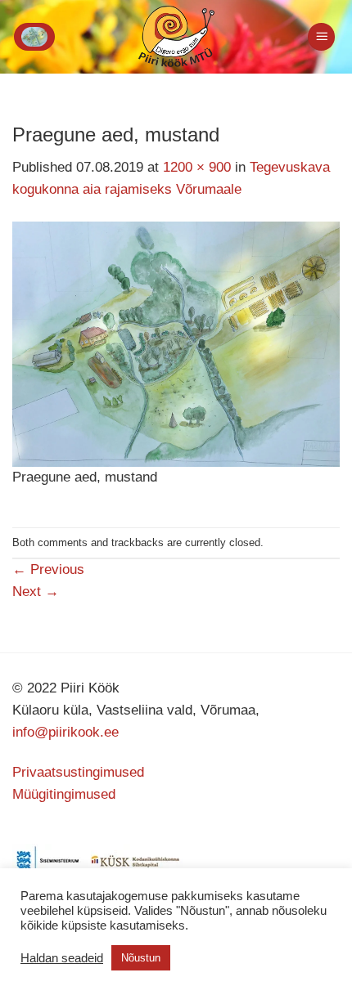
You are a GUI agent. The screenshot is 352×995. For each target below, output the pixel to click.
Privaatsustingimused (78, 772)
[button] (34, 37)
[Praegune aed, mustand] (176, 344)
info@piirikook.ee (65, 732)
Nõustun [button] (140, 958)
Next (35, 591)
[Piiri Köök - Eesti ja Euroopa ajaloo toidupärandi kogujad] (176, 37)
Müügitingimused (63, 794)
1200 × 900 (197, 167)
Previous (48, 569)
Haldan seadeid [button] (61, 958)
